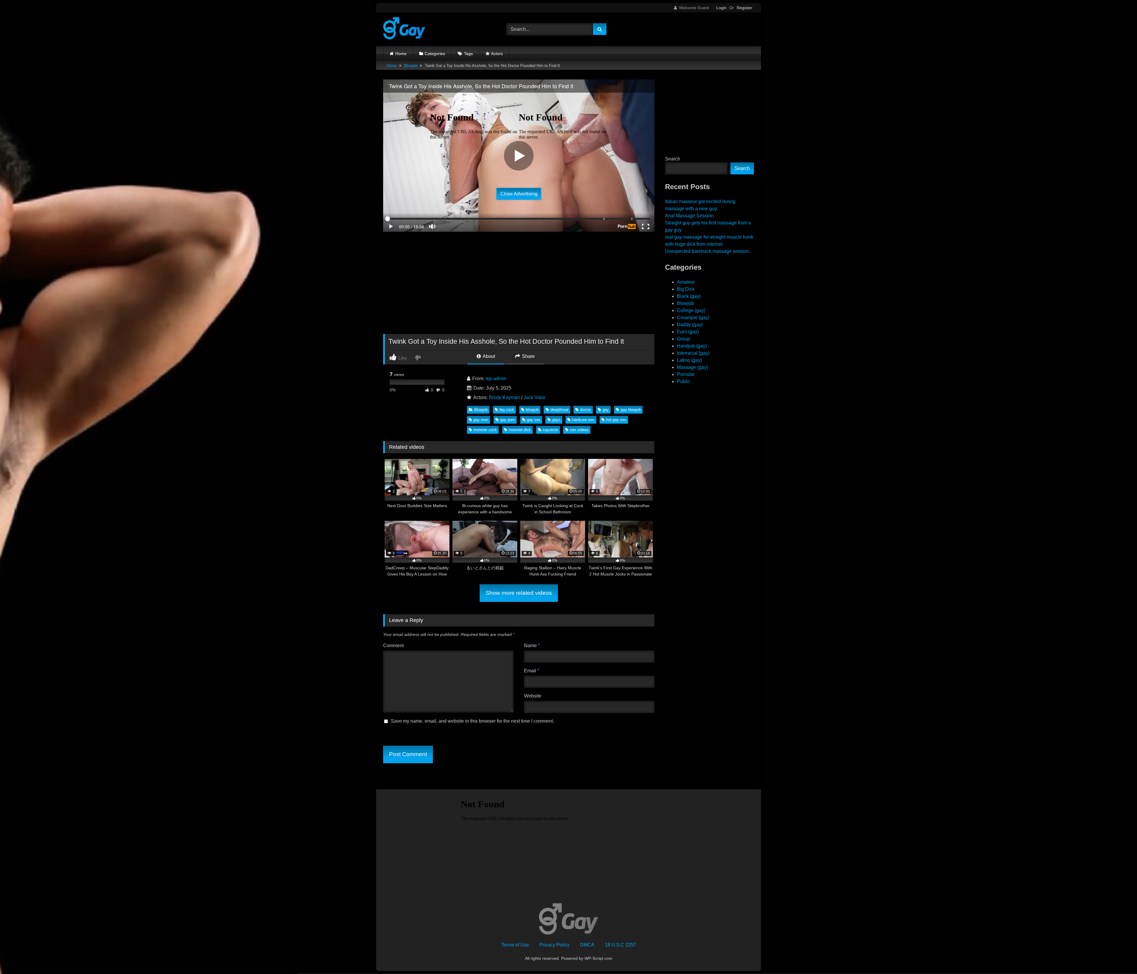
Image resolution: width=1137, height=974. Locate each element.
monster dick (520, 429)
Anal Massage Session (689, 215)
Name (532, 645)
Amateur (686, 282)
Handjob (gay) (692, 345)
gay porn (507, 419)
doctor (585, 409)
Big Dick (686, 289)
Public (683, 381)
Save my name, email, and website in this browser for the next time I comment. (472, 721)
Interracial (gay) (693, 353)
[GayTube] (404, 29)
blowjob (532, 409)
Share (528, 356)
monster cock (485, 429)
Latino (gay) (689, 360)
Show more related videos (519, 593)
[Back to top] (1118, 956)
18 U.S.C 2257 (620, 944)
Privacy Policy (554, 944)
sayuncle (550, 429)
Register (744, 7)
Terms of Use (515, 944)
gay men (480, 419)
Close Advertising (518, 193)
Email (531, 670)
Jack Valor (534, 397)
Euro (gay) (688, 331)
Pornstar (686, 374)
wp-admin (496, 378)
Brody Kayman (504, 397)
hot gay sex (616, 419)
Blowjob (410, 65)
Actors (497, 53)
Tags (468, 53)
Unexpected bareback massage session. (707, 251)
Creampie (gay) (693, 317)
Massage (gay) (692, 367)
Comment (393, 645)
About (488, 356)
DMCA (587, 944)
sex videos (579, 429)
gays (556, 419)
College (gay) (691, 310)
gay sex (533, 419)
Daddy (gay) (690, 324)
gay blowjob (631, 409)
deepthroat (559, 409)
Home (401, 53)
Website (532, 695)
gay (606, 409)
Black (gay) (689, 296)
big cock (507, 409)
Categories (435, 53)
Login (721, 7)
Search (672, 158)
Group (683, 338)
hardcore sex (583, 419)
